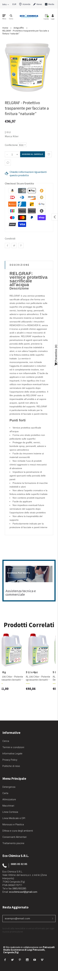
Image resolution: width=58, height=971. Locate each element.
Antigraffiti (19, 27)
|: (5, 132)
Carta (5, 793)
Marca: (8, 136)
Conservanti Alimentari (14, 837)
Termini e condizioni (13, 747)
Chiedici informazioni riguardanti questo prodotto (28, 173)
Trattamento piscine (13, 843)
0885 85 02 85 (19, 864)
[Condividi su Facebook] (7, 245)
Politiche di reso (11, 766)
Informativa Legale (12, 753)
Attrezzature (9, 799)
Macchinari (8, 805)
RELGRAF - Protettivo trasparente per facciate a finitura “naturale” (25, 32)
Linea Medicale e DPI (13, 818)
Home (5, 27)
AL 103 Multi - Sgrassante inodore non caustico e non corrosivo (40, 678)
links (4, 4)
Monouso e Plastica (13, 824)
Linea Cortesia (10, 812)
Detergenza (8, 786)
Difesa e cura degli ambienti (17, 830)
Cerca (5, 741)
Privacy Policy (9, 759)
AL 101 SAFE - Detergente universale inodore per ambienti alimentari (15, 678)
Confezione (11, 145)
